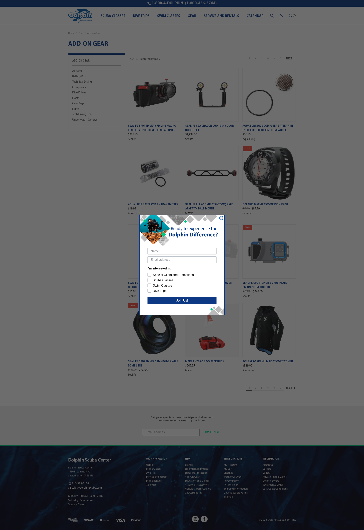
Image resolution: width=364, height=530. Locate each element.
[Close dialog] (221, 218)
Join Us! (182, 300)
